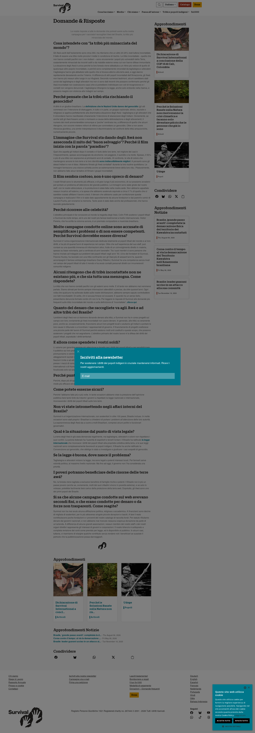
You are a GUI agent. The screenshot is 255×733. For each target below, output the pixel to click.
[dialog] (127, 366)
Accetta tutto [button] (223, 721)
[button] (232, 726)
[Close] (78, 351)
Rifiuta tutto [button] (241, 721)
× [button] (249, 688)
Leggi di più (240, 715)
